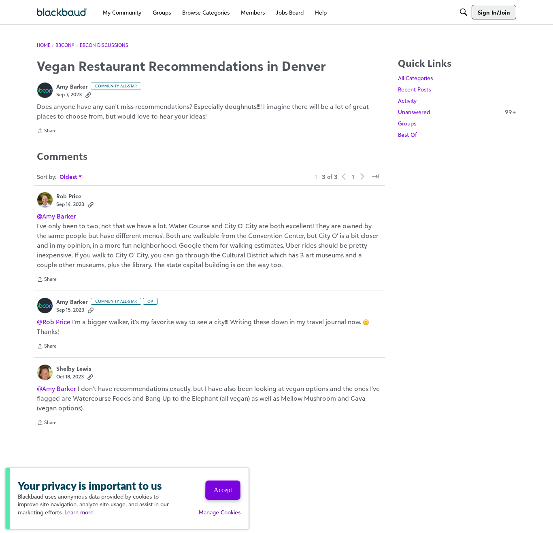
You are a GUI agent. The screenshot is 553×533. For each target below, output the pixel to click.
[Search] (463, 12)
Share (47, 131)
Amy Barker (71, 86)
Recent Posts (414, 89)
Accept (223, 489)
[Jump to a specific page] (375, 176)
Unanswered (457, 111)
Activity (407, 100)
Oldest (69, 177)
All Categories (415, 77)
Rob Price (68, 196)
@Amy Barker (56, 216)
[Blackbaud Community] (62, 12)
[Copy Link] (88, 94)
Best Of (407, 134)
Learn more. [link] (79, 512)
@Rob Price (53, 322)
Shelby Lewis (73, 368)
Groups (407, 123)
